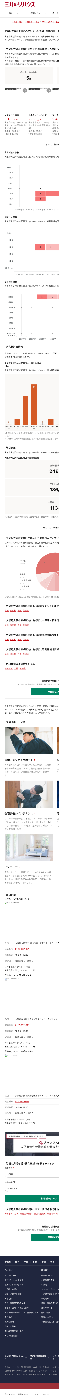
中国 (52, 1262)
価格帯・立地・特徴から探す (17, 1308)
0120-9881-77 (22, 1101)
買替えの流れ (10, 1326)
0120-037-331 (22, 949)
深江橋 (13, 610)
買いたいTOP (10, 1275)
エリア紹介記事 (11, 1335)
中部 (26, 1262)
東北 (44, 1262)
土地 (16, 668)
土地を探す (9, 1298)
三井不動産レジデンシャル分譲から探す (21, 1312)
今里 (20, 610)
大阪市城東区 (40, 1214)
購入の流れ (9, 1322)
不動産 (23, 668)
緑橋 (7, 610)
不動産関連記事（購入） (15, 1331)
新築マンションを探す (14, 1284)
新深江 (26, 610)
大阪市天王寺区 (12, 1214)
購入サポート (10, 1317)
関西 (17, 1262)
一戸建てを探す (11, 1289)
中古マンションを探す (14, 1280)
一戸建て (9, 668)
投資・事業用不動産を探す (16, 1303)
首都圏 (8, 1262)
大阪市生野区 (26, 1214)
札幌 (35, 1262)
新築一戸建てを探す (13, 1294)
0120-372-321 (22, 1025)
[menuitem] (16, 13)
